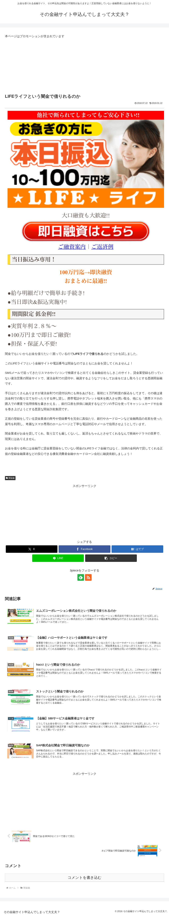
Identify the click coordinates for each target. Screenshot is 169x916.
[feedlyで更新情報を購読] (80, 577)
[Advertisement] (84, 66)
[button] (111, 558)
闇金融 (12, 478)
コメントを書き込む (84, 877)
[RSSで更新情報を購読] (88, 577)
